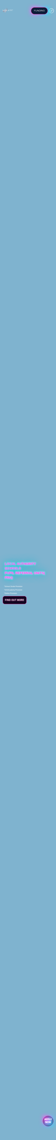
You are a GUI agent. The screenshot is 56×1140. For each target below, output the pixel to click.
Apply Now (48, 1121)
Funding (39, 11)
